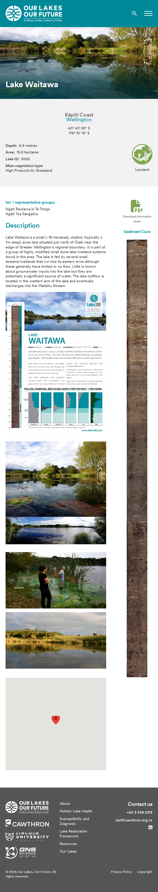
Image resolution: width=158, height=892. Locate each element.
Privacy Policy (121, 872)
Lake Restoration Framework (73, 833)
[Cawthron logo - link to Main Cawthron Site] (27, 806)
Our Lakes (68, 851)
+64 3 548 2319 (139, 812)
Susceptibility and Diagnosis (74, 821)
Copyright (144, 872)
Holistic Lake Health (76, 811)
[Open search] (134, 13)
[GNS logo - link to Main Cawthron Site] (21, 852)
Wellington (79, 119)
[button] (148, 13)
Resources (68, 843)
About (65, 803)
